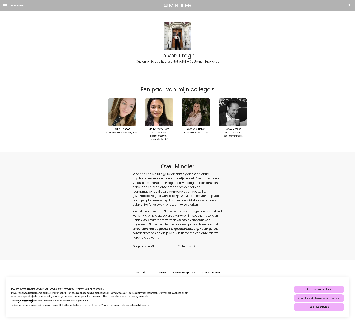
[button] (349, 5)
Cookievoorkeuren (319, 307)
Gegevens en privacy (184, 272)
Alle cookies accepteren (319, 289)
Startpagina (141, 272)
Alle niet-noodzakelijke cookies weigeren (319, 298)
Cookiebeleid (25, 300)
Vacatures (160, 272)
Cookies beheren (211, 272)
